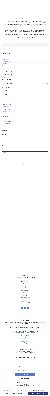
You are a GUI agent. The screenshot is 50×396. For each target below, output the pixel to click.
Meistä (25, 285)
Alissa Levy (6, 116)
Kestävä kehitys (25, 286)
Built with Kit (25, 378)
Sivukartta (25, 292)
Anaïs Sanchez (7, 123)
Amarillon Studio (7, 121)
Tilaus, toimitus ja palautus (25, 298)
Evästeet (20, 390)
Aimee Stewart (6, 109)
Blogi (25, 287)
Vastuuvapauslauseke (25, 343)
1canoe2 (5, 102)
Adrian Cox (6, 106)
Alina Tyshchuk (6, 114)
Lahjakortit (4, 63)
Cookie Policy (41, 390)
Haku (5, 152)
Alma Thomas (6, 118)
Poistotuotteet (5, 65)
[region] (25, 392)
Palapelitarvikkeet (6, 61)
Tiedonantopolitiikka (25, 341)
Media (25, 291)
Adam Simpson (7, 104)
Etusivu (25, 283)
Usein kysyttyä (25, 300)
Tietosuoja (25, 342)
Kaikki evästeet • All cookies (38, 393)
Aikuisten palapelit (6, 57)
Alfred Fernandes (7, 111)
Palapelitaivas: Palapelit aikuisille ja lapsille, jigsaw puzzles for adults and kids (24, 6)
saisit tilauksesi (11, 322)
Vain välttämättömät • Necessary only (14, 393)
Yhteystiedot (25, 301)
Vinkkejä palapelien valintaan (25, 302)
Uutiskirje (25, 289)
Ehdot (25, 337)
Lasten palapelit (6, 59)
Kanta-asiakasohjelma (25, 297)
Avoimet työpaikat (25, 290)
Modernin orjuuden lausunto (25, 339)
